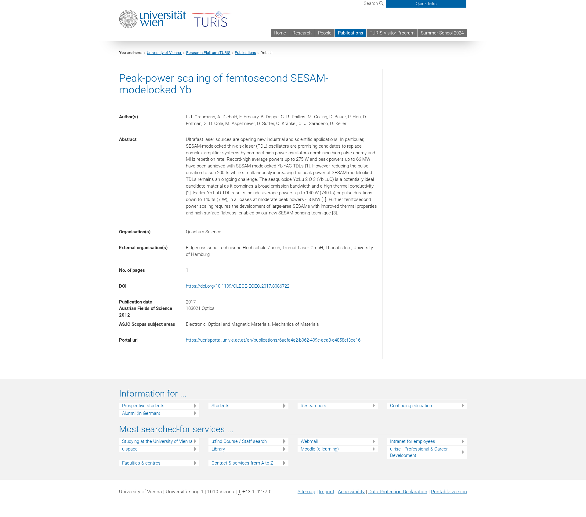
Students (221, 405)
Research (302, 33)
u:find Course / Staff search (239, 441)
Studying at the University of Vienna (157, 441)
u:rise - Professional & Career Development (419, 452)
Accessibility (351, 491)
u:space (130, 449)
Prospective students (143, 405)
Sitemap (306, 491)
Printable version (449, 491)
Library (218, 449)
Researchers (313, 405)
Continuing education (411, 405)
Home (280, 33)
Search (371, 3)
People (324, 33)
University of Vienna (164, 52)
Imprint (326, 491)
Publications (350, 33)
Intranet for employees (412, 441)
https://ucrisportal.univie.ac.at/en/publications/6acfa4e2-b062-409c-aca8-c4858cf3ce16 (273, 340)
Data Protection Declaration (397, 491)
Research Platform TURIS (208, 52)
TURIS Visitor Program (392, 33)
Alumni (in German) (141, 413)
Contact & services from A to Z (242, 463)
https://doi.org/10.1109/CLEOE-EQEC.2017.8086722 (237, 286)
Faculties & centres (141, 463)
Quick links (426, 3)
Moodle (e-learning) (320, 449)
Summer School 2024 (442, 33)
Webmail (309, 441)
